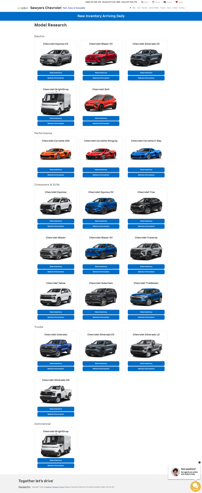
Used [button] (138, 8)
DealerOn (49, 487)
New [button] (134, 8)
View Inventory (56, 73)
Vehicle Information (55, 78)
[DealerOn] (25, 487)
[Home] (130, 8)
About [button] (169, 8)
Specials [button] (145, 8)
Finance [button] (163, 8)
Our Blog (181, 8)
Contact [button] (174, 8)
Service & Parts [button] (154, 8)
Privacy (61, 487)
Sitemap (55, 487)
